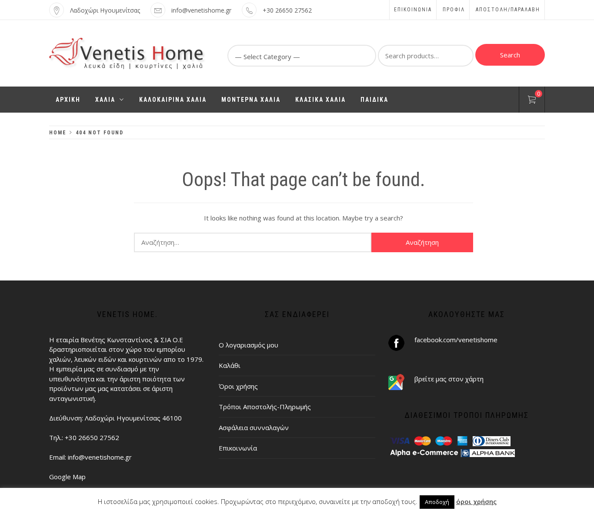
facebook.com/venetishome (455, 339)
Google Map (67, 476)
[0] (532, 101)
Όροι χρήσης (238, 386)
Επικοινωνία (413, 10)
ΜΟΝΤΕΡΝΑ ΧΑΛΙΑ (250, 99)
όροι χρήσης (476, 501)
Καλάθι (229, 365)
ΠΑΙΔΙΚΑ (374, 99)
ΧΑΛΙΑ (105, 99)
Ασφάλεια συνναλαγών (254, 427)
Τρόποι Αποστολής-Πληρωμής (265, 406)
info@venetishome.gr (201, 10)
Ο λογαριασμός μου (248, 344)
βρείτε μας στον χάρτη (449, 378)
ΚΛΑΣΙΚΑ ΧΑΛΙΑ (320, 99)
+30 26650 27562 (287, 10)
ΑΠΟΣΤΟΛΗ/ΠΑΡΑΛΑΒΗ (508, 10)
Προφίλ (454, 10)
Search (510, 54)
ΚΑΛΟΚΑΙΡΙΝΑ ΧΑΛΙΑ (173, 99)
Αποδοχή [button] (437, 502)
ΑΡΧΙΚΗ (68, 99)
